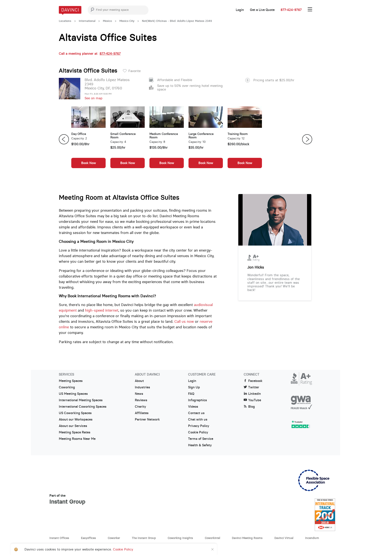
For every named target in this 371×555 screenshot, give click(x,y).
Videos (193, 407)
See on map (93, 98)
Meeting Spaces (71, 381)
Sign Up (194, 387)
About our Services (73, 426)
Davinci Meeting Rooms (247, 538)
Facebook (255, 381)
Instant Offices (59, 538)
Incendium (312, 538)
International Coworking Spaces (82, 407)
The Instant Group (144, 538)
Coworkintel (212, 538)
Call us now (184, 321)
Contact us (196, 413)
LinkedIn (254, 394)
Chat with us (197, 419)
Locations (65, 21)
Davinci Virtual (283, 538)
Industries (142, 387)
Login (240, 9)
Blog (251, 407)
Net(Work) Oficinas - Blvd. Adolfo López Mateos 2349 (177, 21)
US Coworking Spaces (75, 413)
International (87, 21)
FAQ (191, 394)
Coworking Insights (180, 538)
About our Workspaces (76, 419)
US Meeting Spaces (73, 394)
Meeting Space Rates (74, 432)
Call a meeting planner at (90, 53)
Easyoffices (88, 538)
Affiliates (142, 413)
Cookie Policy (198, 432)
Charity (140, 407)
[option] (88, 139)
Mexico (107, 21)
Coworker (114, 538)
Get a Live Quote (262, 9)
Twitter (253, 387)
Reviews (141, 400)
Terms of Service (200, 439)
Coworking (67, 387)
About (139, 381)
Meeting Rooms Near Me (77, 439)
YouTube (254, 400)
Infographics (197, 400)
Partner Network (147, 419)
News (139, 394)
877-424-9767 (291, 9)
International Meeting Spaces (81, 400)
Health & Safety (200, 445)
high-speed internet (101, 310)
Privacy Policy (198, 426)
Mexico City (126, 21)
